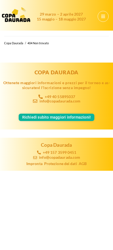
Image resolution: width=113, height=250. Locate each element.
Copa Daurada (13, 43)
